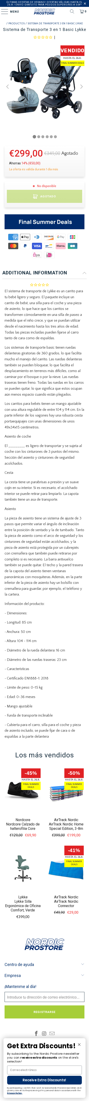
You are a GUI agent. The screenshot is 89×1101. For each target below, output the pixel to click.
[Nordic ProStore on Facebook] (36, 1034)
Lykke (23, 897)
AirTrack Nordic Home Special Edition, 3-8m (66, 826)
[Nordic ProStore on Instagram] (44, 1034)
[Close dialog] (79, 1044)
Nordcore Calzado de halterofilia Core (23, 826)
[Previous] (8, 86)
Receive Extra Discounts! (44, 1080)
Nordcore (23, 820)
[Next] (81, 86)
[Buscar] (72, 11)
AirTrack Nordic (66, 820)
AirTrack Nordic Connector (66, 903)
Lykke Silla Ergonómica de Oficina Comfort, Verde (23, 905)
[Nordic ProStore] (44, 11)
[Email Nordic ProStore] (52, 1034)
